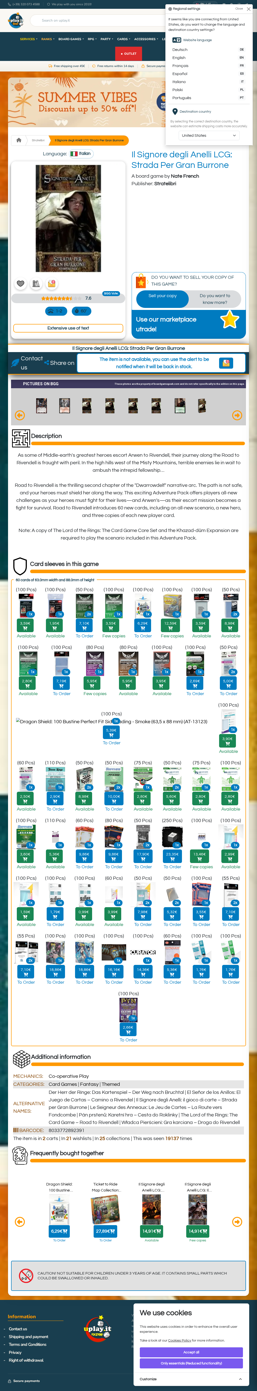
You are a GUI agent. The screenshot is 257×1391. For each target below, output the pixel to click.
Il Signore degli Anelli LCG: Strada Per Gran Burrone (89, 140)
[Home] (18, 140)
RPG (92, 39)
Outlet (128, 53)
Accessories (146, 39)
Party (107, 39)
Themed (111, 1084)
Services (29, 39)
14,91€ (149, 1231)
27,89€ (103, 1231)
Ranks (48, 39)
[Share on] (46, 363)
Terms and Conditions (27, 1344)
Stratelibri (38, 140)
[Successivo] (237, 416)
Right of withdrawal (26, 1360)
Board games (71, 39)
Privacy (15, 1352)
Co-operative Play (69, 1076)
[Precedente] (19, 416)
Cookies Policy (179, 1340)
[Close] (248, 9)
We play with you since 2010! (72, 4)
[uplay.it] (16, 20)
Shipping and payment (28, 1337)
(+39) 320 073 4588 (26, 4)
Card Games (63, 1084)
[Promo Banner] (128, 102)
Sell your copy (163, 295)
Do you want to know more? (215, 299)
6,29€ (56, 1231)
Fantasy (89, 1084)
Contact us (18, 1329)
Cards (124, 39)
